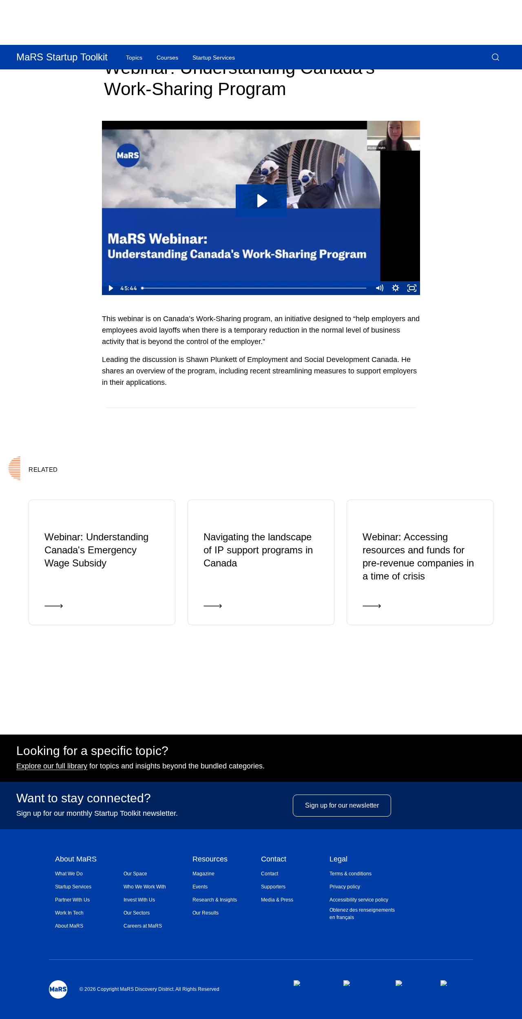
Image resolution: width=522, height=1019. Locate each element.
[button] (495, 57)
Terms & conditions (351, 874)
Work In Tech (69, 913)
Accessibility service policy (359, 900)
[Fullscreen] (412, 288)
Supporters (273, 887)
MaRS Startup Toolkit (62, 56)
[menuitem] (89, 873)
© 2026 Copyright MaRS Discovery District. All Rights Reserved (149, 989)
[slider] (254, 288)
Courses (167, 57)
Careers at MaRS (143, 926)
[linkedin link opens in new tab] (411, 983)
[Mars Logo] (58, 989)
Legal (338, 859)
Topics (134, 57)
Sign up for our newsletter (342, 805)
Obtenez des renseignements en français (362, 913)
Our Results (205, 913)
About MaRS (76, 859)
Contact (273, 859)
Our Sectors (137, 913)
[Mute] (379, 288)
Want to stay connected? (83, 798)
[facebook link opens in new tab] (312, 983)
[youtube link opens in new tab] (456, 983)
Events (200, 887)
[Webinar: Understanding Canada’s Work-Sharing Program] (381, 420)
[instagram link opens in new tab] (362, 983)
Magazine (203, 874)
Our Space (135, 874)
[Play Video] (110, 288)
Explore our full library (51, 766)
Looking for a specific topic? (92, 751)
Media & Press (277, 900)
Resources (210, 859)
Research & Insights (214, 900)
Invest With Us (139, 900)
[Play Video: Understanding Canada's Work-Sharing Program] (261, 200)
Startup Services (73, 887)
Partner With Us (72, 900)
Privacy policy (345, 887)
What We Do (69, 874)
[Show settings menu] (395, 288)
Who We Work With (145, 887)
